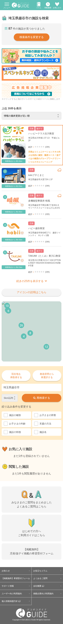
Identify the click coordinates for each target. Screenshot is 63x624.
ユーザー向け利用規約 (12, 593)
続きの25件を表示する (30, 281)
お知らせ (6, 571)
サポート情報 (8, 586)
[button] (23, 336)
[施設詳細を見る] (31, 145)
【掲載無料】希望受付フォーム (16, 578)
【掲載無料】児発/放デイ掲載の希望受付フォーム (31, 551)
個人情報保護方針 (10, 601)
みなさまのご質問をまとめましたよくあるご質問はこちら (31, 504)
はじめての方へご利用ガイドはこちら (31, 533)
